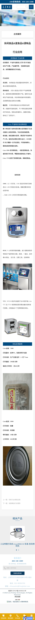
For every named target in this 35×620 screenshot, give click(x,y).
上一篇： (11, 499)
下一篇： (11, 503)
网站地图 (17, 596)
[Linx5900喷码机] (17, 220)
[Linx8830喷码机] (17, 276)
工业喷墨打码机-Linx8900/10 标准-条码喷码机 (17, 545)
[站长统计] (17, 599)
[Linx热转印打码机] (17, 328)
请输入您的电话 (11, 568)
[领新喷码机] (6, 7)
